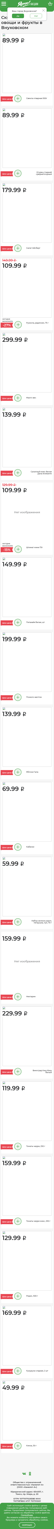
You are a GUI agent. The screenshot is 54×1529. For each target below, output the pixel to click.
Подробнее (27, 1515)
